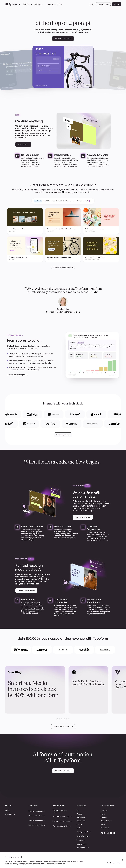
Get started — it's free (63, 38)
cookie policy (60, 864)
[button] (28, 4)
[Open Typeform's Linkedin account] (114, 833)
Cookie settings (113, 863)
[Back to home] (12, 4)
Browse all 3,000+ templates (63, 267)
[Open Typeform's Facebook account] (102, 833)
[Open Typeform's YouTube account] (111, 833)
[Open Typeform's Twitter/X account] (105, 833)
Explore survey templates (17, 375)
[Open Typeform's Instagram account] (108, 833)
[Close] (123, 860)
